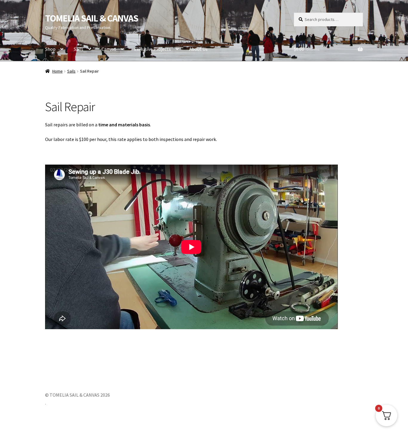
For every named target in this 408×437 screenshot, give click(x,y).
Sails (78, 49)
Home (57, 71)
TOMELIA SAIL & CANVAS (91, 18)
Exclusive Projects (152, 49)
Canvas (109, 49)
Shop (50, 49)
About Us (198, 49)
